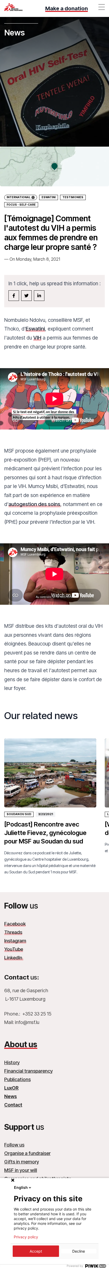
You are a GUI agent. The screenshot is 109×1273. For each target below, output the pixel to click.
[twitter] (26, 295)
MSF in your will (20, 1170)
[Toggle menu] (101, 7)
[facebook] (13, 295)
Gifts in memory (21, 1161)
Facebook (15, 924)
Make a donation (66, 8)
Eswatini (49, 197)
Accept (36, 1251)
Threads (13, 932)
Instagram (15, 941)
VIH (37, 338)
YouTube (13, 949)
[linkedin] (39, 295)
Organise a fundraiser (27, 1153)
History (12, 1062)
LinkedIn (13, 957)
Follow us (14, 1145)
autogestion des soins (34, 504)
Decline (78, 1251)
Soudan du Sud (19, 814)
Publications (17, 1079)
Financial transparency (28, 1071)
